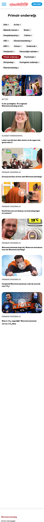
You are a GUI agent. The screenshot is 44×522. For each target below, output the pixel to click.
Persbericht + (9, 52)
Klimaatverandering (12, 136)
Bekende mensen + (11, 30)
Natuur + (17, 46)
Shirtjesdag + (9, 62)
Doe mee (37, 4)
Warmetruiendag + (11, 68)
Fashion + (28, 35)
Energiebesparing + (11, 35)
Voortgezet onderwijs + (29, 62)
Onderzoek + (31, 46)
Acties (5, 99)
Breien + (27, 30)
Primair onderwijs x (11, 57)
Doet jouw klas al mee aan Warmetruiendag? (22, 177)
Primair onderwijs (11, 172)
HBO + (6, 41)
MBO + (6, 46)
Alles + (6, 25)
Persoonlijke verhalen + (29, 52)
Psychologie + (30, 57)
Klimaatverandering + (23, 41)
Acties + (17, 25)
